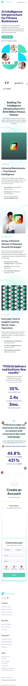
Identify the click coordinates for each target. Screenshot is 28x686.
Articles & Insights (6, 627)
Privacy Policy (4, 665)
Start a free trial (7, 37)
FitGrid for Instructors (6, 609)
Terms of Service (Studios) (5, 657)
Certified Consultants (6, 641)
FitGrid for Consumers (7, 612)
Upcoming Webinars (6, 624)
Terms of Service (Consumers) (5, 662)
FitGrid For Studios (6, 606)
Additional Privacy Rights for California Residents (7, 669)
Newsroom (4, 629)
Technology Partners (6, 639)
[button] (25, 2)
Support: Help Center (6, 614)
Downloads (4, 647)
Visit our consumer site (7, 677)
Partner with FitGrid (6, 644)
